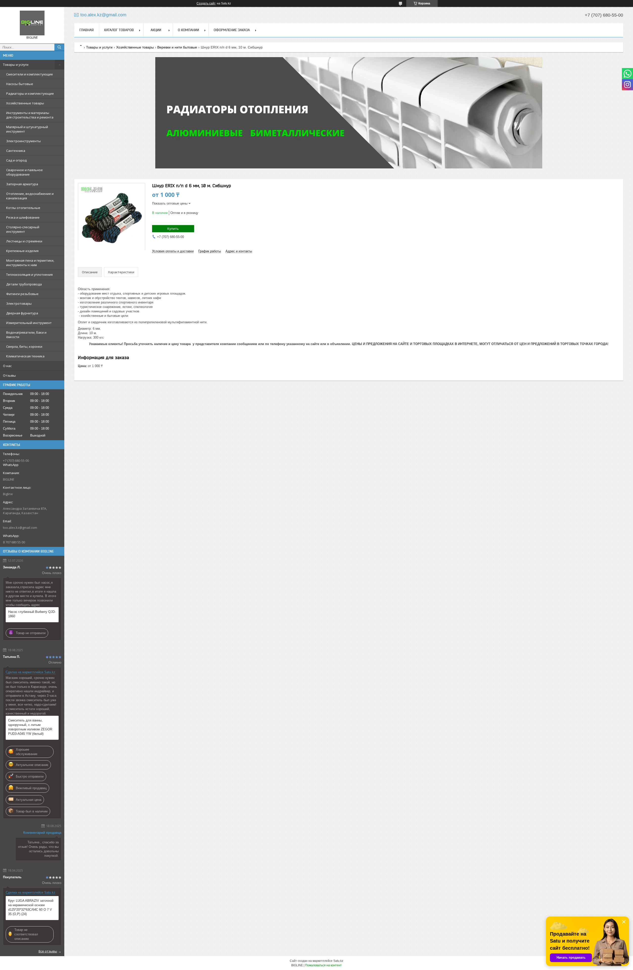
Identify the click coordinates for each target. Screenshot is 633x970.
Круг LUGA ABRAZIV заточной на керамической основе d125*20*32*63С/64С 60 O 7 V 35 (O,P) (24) (30, 907)
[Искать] (59, 47)
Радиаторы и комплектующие (30, 93)
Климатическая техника (25, 356)
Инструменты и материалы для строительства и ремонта (29, 115)
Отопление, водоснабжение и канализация (30, 195)
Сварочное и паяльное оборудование (24, 172)
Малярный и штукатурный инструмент (27, 129)
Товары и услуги (15, 64)
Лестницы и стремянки (24, 241)
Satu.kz (338, 961)
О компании (188, 30)
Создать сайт (206, 3)
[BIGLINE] (32, 23)
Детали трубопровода (24, 284)
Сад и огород (16, 160)
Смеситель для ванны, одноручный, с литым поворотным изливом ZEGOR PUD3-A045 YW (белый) (30, 727)
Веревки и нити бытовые (177, 47)
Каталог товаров (119, 30)
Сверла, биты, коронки (24, 346)
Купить (173, 228)
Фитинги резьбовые (22, 294)
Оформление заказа (232, 30)
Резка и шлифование (23, 217)
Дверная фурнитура (22, 313)
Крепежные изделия (22, 251)
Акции (156, 30)
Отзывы (9, 375)
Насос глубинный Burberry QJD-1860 (32, 614)
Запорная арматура (22, 184)
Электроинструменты (23, 141)
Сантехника (15, 150)
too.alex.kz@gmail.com (20, 527)
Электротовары (19, 303)
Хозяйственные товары (25, 103)
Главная (86, 30)
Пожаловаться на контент (323, 965)
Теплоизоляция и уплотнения (29, 274)
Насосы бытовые (19, 84)
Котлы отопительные (23, 208)
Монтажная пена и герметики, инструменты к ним (30, 262)
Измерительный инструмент (29, 323)
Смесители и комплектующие (29, 74)
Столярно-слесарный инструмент (22, 229)
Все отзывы (48, 951)
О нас (7, 366)
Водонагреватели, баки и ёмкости (26, 334)
